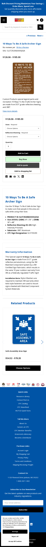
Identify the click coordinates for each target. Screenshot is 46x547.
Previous (3, 342)
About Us (23, 423)
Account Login (23, 450)
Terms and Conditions (23, 461)
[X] (19, 176)
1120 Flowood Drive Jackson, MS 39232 (23, 477)
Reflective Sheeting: (16, 133)
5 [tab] (27, 378)
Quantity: (9, 142)
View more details (10, 111)
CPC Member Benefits (23, 430)
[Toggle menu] (4, 20)
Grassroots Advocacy (23, 434)
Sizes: (11, 125)
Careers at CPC (23, 427)
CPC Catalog (23, 403)
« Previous (31, 35)
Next (42, 342)
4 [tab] (25, 378)
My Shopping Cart (23, 454)
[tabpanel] (23, 341)
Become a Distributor (23, 438)
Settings (15, 532)
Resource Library (23, 396)
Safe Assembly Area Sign (16, 351)
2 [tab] (21, 378)
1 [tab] (19, 378)
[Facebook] (6, 176)
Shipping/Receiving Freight (23, 465)
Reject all (15, 536)
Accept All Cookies (15, 541)
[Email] (10, 176)
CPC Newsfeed (23, 407)
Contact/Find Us (23, 400)
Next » (40, 35)
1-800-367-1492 (23, 481)
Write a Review (22, 47)
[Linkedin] (23, 176)
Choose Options (23, 368)
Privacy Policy (23, 457)
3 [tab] (23, 378)
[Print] (15, 176)
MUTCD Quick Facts (23, 411)
